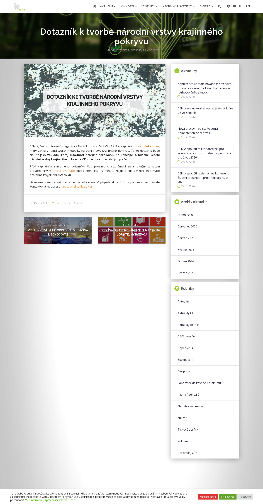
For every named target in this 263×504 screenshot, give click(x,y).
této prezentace (64, 171)
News (78, 203)
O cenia (204, 6)
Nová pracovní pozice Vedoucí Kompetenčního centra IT (198, 131)
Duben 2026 (186, 261)
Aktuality (107, 6)
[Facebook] (224, 6)
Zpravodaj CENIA (189, 453)
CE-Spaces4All (187, 336)
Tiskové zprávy (188, 429)
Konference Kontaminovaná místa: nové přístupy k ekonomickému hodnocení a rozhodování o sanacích (204, 88)
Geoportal (64, 203)
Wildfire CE (185, 441)
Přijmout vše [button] (227, 496)
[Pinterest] (228, 6)
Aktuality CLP (186, 313)
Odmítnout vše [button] (208, 496)
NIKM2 (182, 418)
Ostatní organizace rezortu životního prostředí (239, 6)
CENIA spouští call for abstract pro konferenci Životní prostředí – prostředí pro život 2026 (204, 153)
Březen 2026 (186, 273)
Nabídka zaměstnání (191, 406)
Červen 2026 (186, 238)
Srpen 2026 (185, 215)
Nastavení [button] (245, 496)
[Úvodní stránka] (94, 6)
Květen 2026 (186, 250)
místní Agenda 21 (189, 395)
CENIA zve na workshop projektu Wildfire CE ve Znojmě (205, 110)
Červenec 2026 (187, 226)
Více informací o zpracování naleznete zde (50, 499)
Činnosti (127, 6)
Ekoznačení (185, 360)
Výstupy (148, 6)
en (248, 6)
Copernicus (185, 348)
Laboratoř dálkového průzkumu (199, 383)
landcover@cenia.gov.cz (76, 186)
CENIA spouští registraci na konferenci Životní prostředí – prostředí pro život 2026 (204, 177)
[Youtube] (234, 6)
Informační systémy (177, 6)
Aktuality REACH (188, 325)
